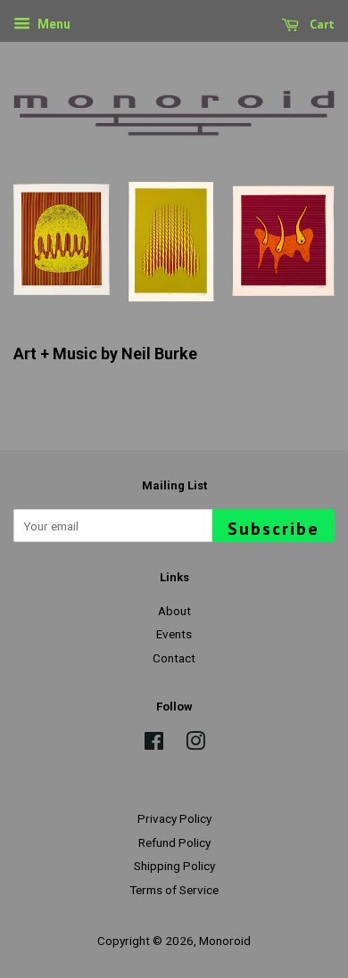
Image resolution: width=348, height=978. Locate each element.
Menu (52, 24)
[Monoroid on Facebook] (154, 744)
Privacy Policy (174, 818)
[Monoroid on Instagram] (195, 744)
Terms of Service (174, 890)
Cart (320, 24)
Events (174, 634)
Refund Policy (174, 842)
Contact (174, 658)
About (174, 611)
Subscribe (273, 528)
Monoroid (225, 940)
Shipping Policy (174, 866)
